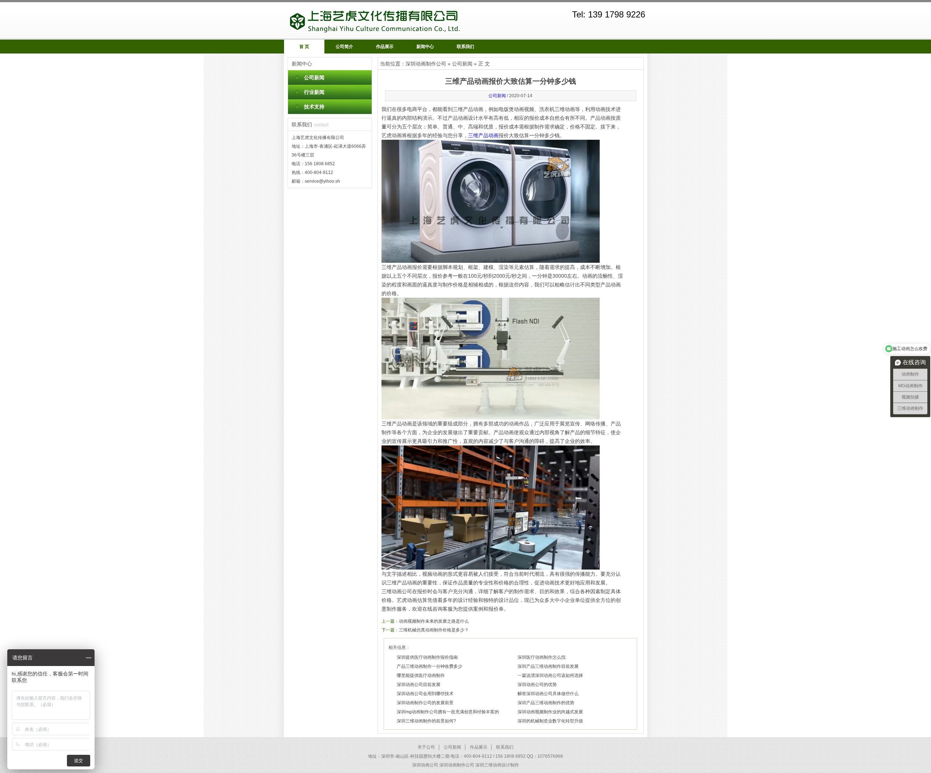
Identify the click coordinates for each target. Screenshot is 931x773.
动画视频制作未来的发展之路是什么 (434, 621)
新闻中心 (425, 46)
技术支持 (314, 107)
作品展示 (384, 46)
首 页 (304, 46)
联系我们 (465, 46)
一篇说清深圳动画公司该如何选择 (550, 675)
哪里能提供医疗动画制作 (421, 675)
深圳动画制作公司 (425, 64)
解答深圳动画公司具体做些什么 (548, 693)
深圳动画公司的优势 (537, 684)
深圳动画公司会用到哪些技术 (425, 693)
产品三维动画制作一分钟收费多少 (429, 666)
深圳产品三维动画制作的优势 (546, 702)
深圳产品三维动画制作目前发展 (548, 666)
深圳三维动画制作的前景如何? (426, 721)
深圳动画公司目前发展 (418, 684)
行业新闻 (314, 92)
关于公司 (426, 747)
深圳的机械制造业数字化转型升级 (550, 721)
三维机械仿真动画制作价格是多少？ (434, 630)
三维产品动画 (483, 135)
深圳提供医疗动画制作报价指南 (427, 657)
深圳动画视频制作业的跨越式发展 (550, 711)
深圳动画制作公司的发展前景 (425, 702)
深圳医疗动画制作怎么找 (542, 657)
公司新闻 (314, 77)
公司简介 (344, 46)
